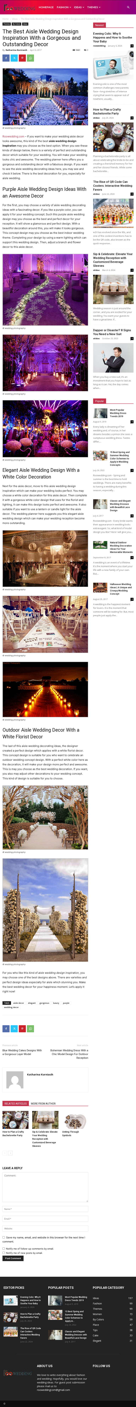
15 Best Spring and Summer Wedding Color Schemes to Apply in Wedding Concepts (120, 458)
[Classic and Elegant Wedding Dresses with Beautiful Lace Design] (100, 504)
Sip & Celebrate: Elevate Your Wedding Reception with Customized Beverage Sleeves (45, 1138)
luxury (56, 1003)
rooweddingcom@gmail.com (53, 1390)
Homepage (46, 7)
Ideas (78, 7)
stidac (96, 117)
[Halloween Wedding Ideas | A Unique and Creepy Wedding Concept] (100, 587)
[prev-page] (4, 1153)
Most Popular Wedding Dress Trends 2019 (118, 413)
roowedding (99, 45)
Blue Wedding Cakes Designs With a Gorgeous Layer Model (22, 1052)
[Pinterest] (22, 58)
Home (5, 18)
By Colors (16, 24)
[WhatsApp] (30, 58)
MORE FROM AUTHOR (43, 1103)
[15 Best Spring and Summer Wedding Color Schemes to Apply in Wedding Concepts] (100, 455)
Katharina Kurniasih (16, 50)
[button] (128, 7)
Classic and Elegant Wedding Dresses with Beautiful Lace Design (76, 1334)
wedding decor (11, 1007)
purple (66, 1003)
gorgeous (44, 1003)
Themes (92, 7)
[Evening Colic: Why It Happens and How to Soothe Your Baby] (113, 65)
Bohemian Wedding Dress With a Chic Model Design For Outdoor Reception (69, 1054)
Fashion (63, 7)
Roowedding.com (13, 136)
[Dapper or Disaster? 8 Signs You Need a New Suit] (113, 357)
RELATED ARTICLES (16, 1103)
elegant (32, 1003)
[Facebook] (6, 58)
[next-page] (10, 1153)
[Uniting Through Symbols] (75, 1120)
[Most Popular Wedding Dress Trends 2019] (100, 413)
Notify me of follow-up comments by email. (30, 1248)
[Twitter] (14, 58)
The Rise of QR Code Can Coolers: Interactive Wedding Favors (112, 185)
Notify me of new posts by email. (24, 1253)
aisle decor (18, 1003)
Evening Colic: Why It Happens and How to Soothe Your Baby (112, 37)
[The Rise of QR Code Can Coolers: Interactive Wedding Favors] (113, 213)
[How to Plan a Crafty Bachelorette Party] (15, 1120)
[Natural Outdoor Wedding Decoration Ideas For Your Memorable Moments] (100, 545)
